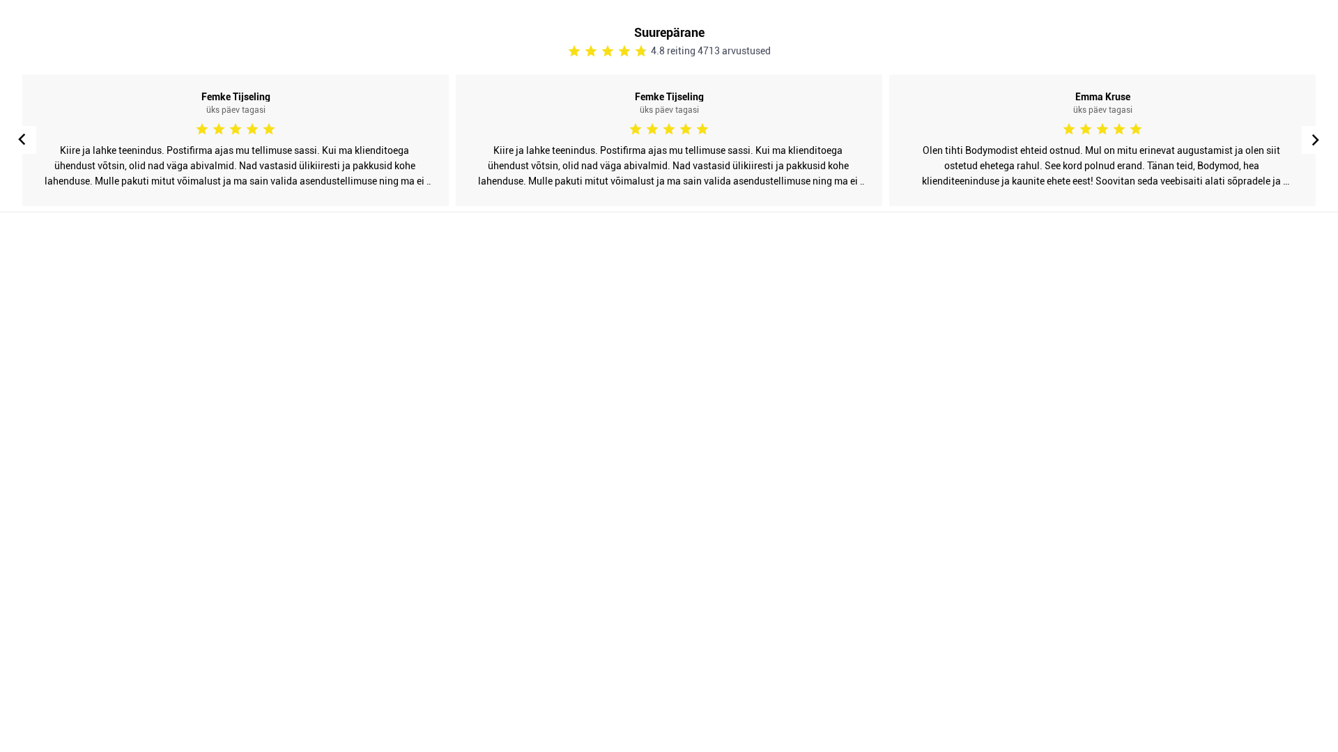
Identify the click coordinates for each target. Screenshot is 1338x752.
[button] (1316, 140)
